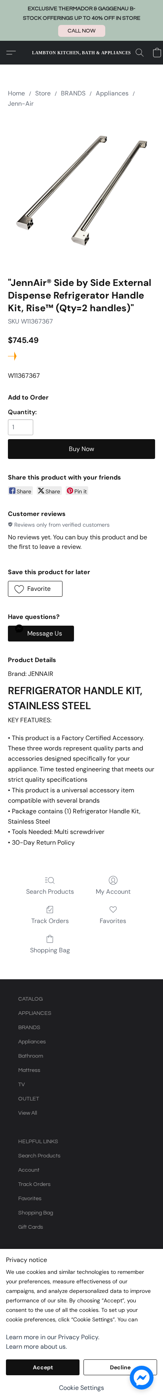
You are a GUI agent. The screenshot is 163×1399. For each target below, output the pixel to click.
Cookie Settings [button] (81, 1388)
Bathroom (30, 1056)
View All (27, 1113)
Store (43, 93)
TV (21, 1084)
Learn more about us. (36, 1346)
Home (16, 93)
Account (29, 1170)
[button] (81, 31)
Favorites (113, 921)
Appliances (112, 93)
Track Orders (50, 921)
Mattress (29, 1070)
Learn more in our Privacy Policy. (52, 1337)
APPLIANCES (34, 1013)
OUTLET (28, 1099)
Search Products (50, 891)
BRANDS (73, 93)
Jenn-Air (21, 103)
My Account (113, 891)
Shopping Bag (50, 950)
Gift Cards (30, 1227)
